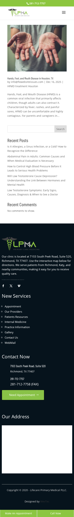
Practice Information (17, 327)
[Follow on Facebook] (3, 285)
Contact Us (11, 337)
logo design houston (16, 279)
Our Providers (13, 311)
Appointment (13, 306)
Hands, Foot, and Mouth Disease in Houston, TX (30, 78)
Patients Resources (16, 317)
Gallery (9, 332)
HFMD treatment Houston (22, 86)
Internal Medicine (15, 322)
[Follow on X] (11, 285)
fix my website (7, 279)
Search (60, 129)
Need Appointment (22, 395)
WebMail (10, 342)
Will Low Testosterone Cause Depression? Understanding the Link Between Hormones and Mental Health (36, 180)
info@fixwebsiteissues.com (27, 82)
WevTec (44, 501)
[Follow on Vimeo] (19, 285)
